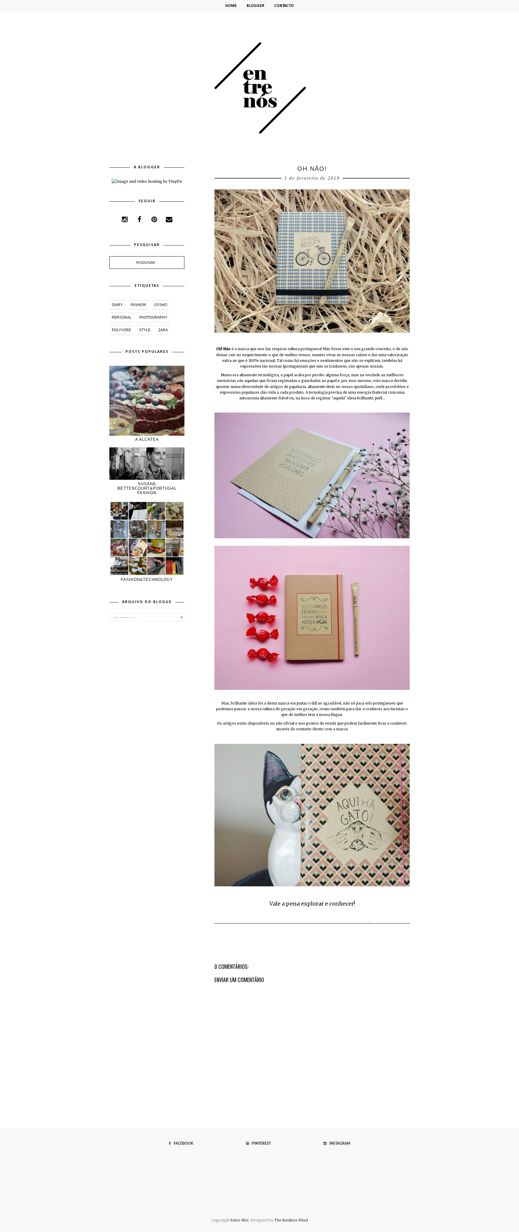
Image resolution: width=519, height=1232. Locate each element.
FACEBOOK (182, 1143)
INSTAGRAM (338, 1143)
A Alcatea (147, 439)
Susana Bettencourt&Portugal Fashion (147, 488)
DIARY (117, 305)
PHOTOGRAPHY (153, 317)
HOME (231, 6)
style (144, 330)
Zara (163, 330)
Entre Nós (239, 1220)
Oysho (160, 305)
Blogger (255, 6)
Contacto (284, 6)
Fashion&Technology (147, 579)
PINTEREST (260, 1143)
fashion (138, 305)
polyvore (121, 330)
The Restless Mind (291, 1220)
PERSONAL (122, 317)
